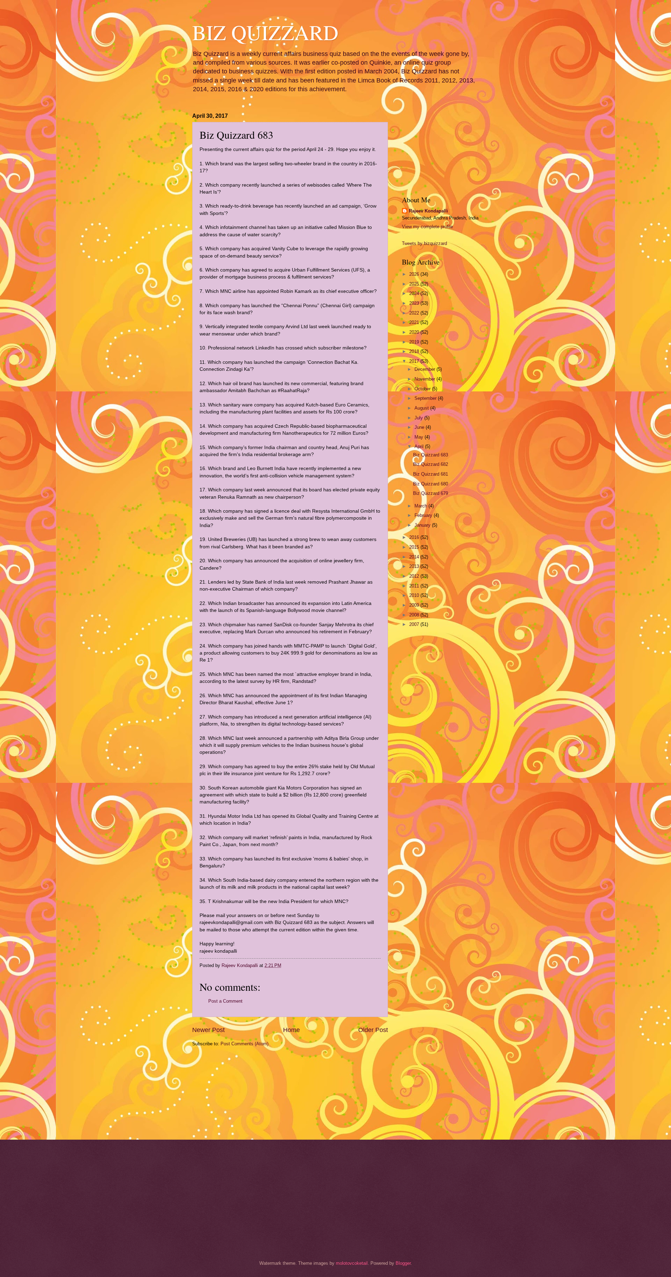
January (423, 525)
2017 (414, 361)
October (423, 388)
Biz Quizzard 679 (430, 493)
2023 (414, 303)
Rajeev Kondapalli (428, 211)
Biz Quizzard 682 (430, 464)
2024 (414, 293)
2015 (414, 547)
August (422, 408)
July (419, 417)
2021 (414, 322)
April (419, 446)
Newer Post (208, 1029)
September (426, 398)
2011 (414, 586)
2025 (414, 284)
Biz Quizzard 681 (430, 474)
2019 (414, 342)
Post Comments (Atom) (244, 1043)
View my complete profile (427, 226)
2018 (414, 351)
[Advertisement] (227, 1092)
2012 (414, 576)
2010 (414, 595)
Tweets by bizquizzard (424, 243)
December (425, 369)
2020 (414, 332)
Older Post (373, 1029)
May (419, 437)
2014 (414, 557)
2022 (414, 313)
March (421, 505)
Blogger (403, 1263)
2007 (414, 624)
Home (291, 1029)
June (420, 427)
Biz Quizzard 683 (430, 454)
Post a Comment (225, 1001)
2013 (414, 566)
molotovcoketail (352, 1263)
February (424, 515)
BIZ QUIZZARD (265, 32)
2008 (414, 615)
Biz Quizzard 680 (430, 483)
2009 (414, 605)
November (425, 379)
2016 (414, 537)
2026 (414, 274)
